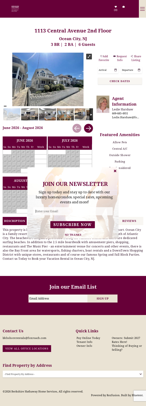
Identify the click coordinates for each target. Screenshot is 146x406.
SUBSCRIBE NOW (72, 224)
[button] (74, 197)
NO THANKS (73, 234)
